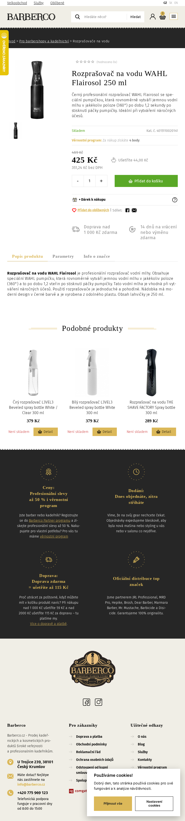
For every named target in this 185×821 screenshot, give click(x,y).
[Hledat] (77, 16)
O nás (142, 737)
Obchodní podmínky (91, 744)
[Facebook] (86, 702)
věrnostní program (54, 536)
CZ (165, 3)
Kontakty (145, 760)
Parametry (63, 256)
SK (170, 3)
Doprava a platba (89, 737)
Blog (141, 744)
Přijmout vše (113, 803)
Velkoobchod (17, 3)
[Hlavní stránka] (39, 17)
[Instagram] (98, 702)
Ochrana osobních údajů (94, 760)
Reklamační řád (88, 752)
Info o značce (97, 256)
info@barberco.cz (31, 785)
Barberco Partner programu (49, 521)
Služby (39, 3)
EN (176, 3)
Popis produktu (27, 256)
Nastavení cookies (154, 803)
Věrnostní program (152, 767)
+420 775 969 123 (32, 792)
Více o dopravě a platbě (48, 624)
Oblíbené (57, 3)
